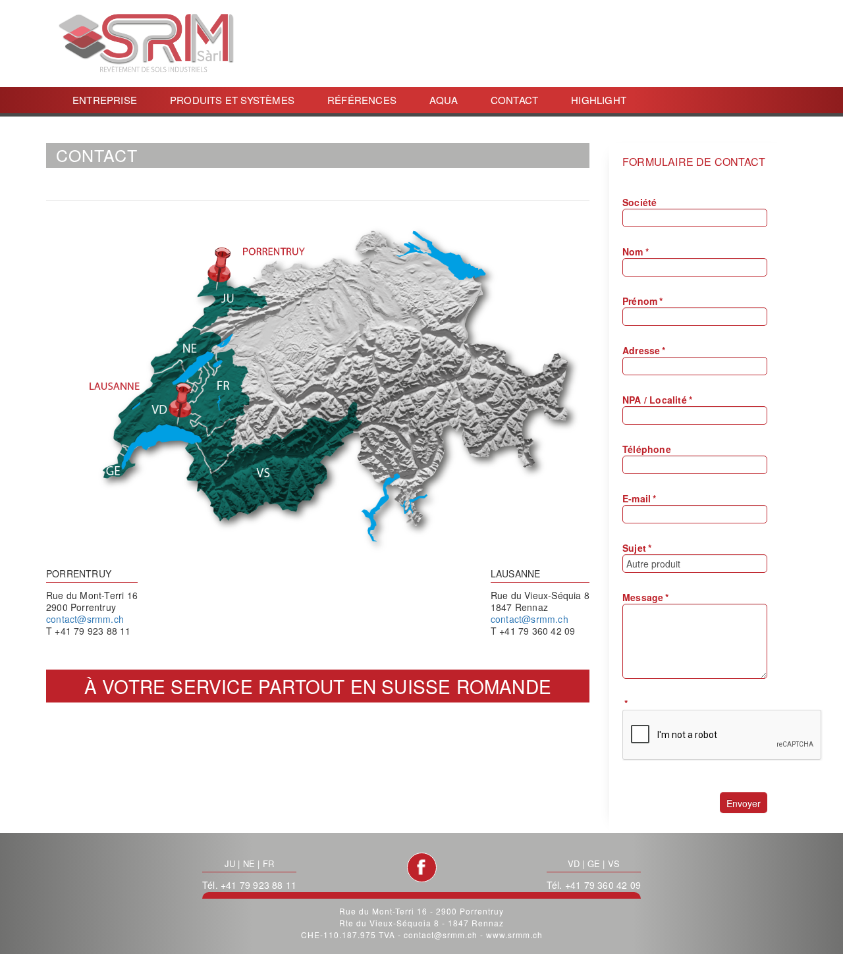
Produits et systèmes (232, 100)
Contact (514, 100)
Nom (635, 251)
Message (645, 597)
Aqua (443, 100)
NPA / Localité (657, 399)
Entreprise (104, 100)
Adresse (644, 350)
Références (361, 100)
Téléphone (646, 449)
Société (639, 202)
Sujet (636, 547)
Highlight (598, 100)
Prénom (642, 300)
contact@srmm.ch (85, 618)
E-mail (639, 498)
